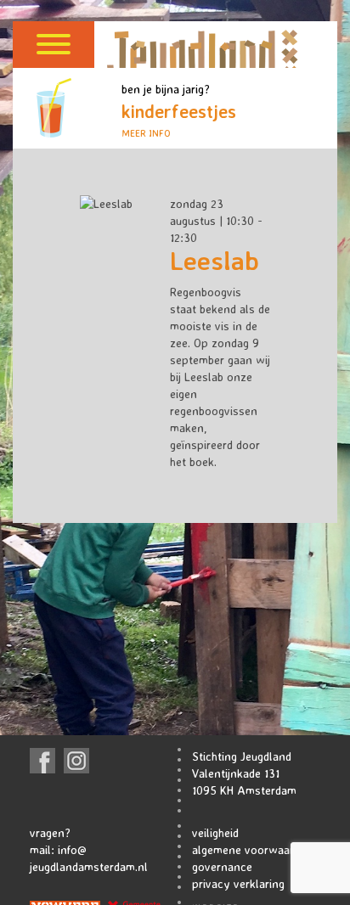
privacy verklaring (238, 883)
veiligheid (215, 832)
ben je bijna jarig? (178, 110)
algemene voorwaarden (252, 849)
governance (222, 866)
